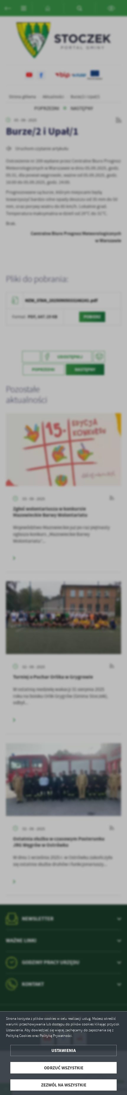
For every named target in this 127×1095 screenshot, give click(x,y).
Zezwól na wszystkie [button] (63, 1085)
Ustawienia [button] (63, 1050)
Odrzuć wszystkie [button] (63, 1068)
